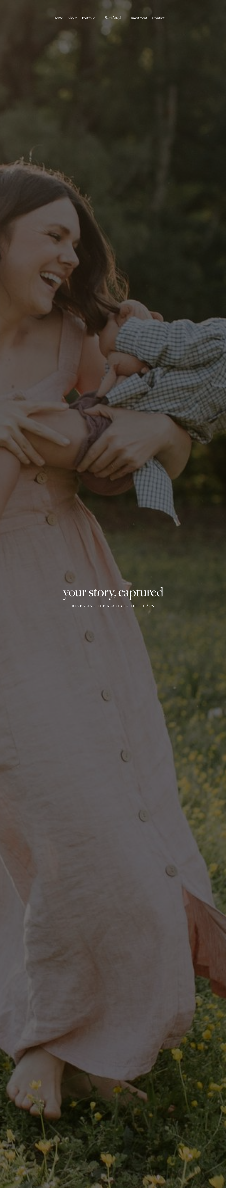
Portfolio (88, 17)
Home (58, 17)
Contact (158, 17)
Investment (139, 17)
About (72, 17)
